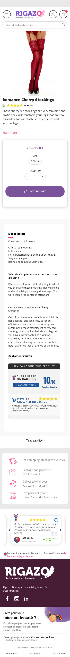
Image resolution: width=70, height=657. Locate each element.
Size (35, 156)
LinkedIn (26, 598)
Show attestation (25, 385)
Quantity (35, 171)
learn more (10, 132)
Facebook (7, 598)
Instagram (16, 598)
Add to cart (38, 191)
